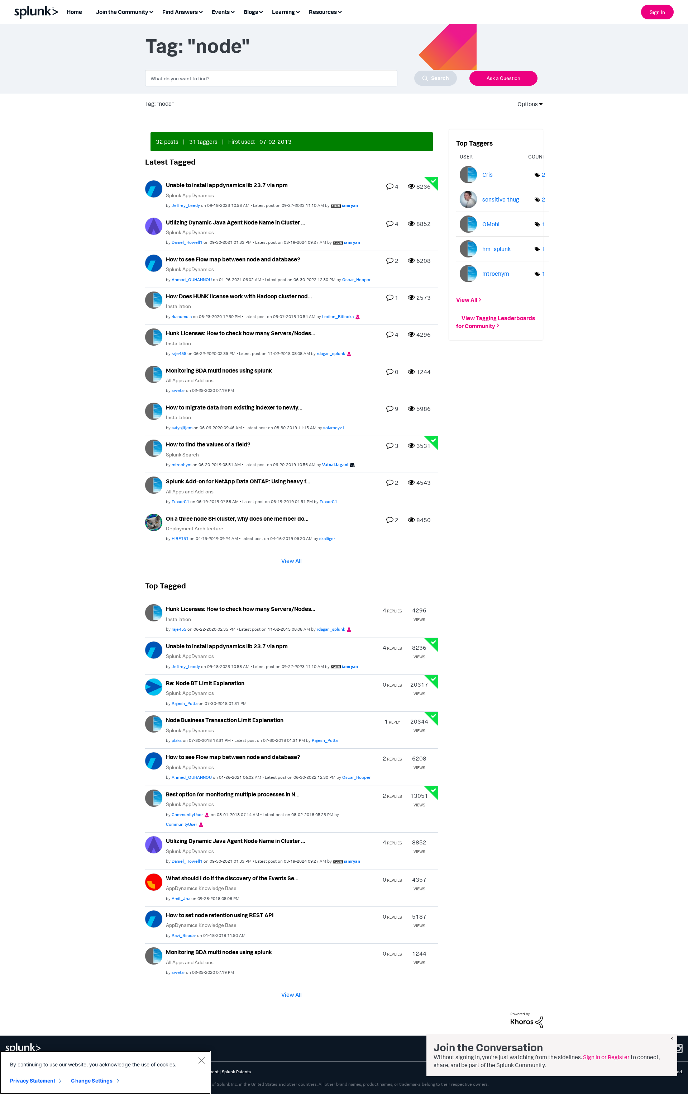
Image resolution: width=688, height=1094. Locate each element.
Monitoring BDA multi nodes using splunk (219, 370)
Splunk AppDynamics (190, 195)
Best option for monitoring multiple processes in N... (233, 794)
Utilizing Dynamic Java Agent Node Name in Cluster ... (235, 222)
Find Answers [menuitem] (180, 11)
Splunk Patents (236, 1071)
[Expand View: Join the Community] (151, 11)
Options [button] (525, 104)
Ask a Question (503, 78)
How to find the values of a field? (208, 444)
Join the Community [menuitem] (122, 11)
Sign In (657, 12)
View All (291, 560)
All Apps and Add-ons (190, 380)
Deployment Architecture (194, 528)
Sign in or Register (606, 1057)
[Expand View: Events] (232, 11)
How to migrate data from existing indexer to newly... (234, 407)
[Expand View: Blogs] (260, 11)
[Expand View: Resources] (339, 11)
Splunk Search (182, 454)
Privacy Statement (32, 1081)
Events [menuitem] (221, 11)
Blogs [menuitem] (251, 11)
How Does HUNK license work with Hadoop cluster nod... (239, 296)
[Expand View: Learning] (297, 11)
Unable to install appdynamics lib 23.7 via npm (227, 185)
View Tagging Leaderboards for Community (495, 321)
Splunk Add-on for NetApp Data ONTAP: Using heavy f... (238, 481)
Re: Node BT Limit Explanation (205, 683)
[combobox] (301, 78)
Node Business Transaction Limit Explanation (224, 720)
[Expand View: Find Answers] (200, 11)
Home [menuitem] (74, 11)
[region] (105, 1072)
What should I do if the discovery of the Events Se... (232, 878)
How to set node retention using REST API (220, 915)
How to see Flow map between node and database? (233, 259)
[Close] (201, 1060)
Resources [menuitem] (323, 11)
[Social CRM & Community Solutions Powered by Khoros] (527, 1019)
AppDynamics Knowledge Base (201, 888)
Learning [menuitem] (283, 11)
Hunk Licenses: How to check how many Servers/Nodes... (240, 333)
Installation (178, 306)
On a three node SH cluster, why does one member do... (237, 518)
